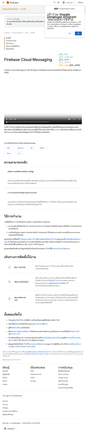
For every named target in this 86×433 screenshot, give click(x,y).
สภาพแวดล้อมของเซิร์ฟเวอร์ (21, 331)
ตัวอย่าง (5, 378)
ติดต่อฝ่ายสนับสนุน (64, 371)
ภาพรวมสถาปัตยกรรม (37, 344)
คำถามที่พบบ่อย (63, 384)
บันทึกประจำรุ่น (63, 381)
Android (20, 148)
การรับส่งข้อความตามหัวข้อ (51, 338)
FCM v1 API (16, 334)
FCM (23, 9)
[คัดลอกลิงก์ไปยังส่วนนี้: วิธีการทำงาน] (23, 216)
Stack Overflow (63, 374)
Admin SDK (75, 331)
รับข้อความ (14, 328)
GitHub (5, 384)
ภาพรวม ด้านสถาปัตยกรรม (61, 249)
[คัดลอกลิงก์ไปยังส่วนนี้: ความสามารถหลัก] (29, 162)
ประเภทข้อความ (31, 183)
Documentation (10, 9)
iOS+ (8, 148)
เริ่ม (78, 33)
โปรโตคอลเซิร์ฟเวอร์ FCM (47, 239)
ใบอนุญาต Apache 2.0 (76, 352)
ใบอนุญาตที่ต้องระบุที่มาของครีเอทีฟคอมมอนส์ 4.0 (37, 352)
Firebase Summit (35, 374)
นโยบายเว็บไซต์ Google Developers (38, 354)
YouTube (33, 381)
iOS (46, 324)
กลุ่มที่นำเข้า (31, 244)
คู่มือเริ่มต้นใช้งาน (18, 320)
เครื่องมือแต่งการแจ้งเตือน (57, 283)
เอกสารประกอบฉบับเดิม (65, 388)
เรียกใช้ (33, 33)
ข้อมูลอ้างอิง (6, 374)
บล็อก (32, 371)
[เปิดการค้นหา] (54, 2)
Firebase (7, 33)
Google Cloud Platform (10, 411)
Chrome (5, 404)
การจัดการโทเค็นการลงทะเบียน (25, 347)
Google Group (63, 378)
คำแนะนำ (5, 371)
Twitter (32, 378)
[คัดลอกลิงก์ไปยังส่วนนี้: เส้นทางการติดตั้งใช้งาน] (38, 257)
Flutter (42, 148)
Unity (9, 153)
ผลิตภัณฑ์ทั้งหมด (8, 414)
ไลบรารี (5, 381)
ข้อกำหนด (6, 423)
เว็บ (32, 148)
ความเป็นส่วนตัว (15, 423)
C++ (19, 153)
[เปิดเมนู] (3, 2)
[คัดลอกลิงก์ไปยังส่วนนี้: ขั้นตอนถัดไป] (24, 314)
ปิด (70, 34)
